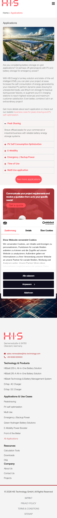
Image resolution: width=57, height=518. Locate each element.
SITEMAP (28, 514)
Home (6, 13)
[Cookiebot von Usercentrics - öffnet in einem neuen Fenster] (42, 223)
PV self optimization (13, 407)
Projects (8, 478)
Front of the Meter (12, 433)
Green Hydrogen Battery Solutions (20, 423)
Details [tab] (28, 230)
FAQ (6, 460)
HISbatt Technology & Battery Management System (28, 379)
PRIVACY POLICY (28, 503)
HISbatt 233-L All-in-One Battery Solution (23, 368)
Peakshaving (10, 401)
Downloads (9, 455)
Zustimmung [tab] (10, 230)
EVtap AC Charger (12, 384)
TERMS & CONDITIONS (28, 508)
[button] (28, 179)
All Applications (11, 438)
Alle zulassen (28, 276)
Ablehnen (28, 293)
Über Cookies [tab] (46, 230)
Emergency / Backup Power (17, 417)
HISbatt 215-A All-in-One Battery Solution (22, 373)
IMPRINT (28, 498)
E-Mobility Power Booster (15, 428)
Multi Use (8, 412)
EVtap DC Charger (12, 389)
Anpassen (27, 284)
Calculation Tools (12, 450)
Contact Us (9, 473)
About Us (8, 468)
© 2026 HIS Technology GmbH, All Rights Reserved (28, 491)
